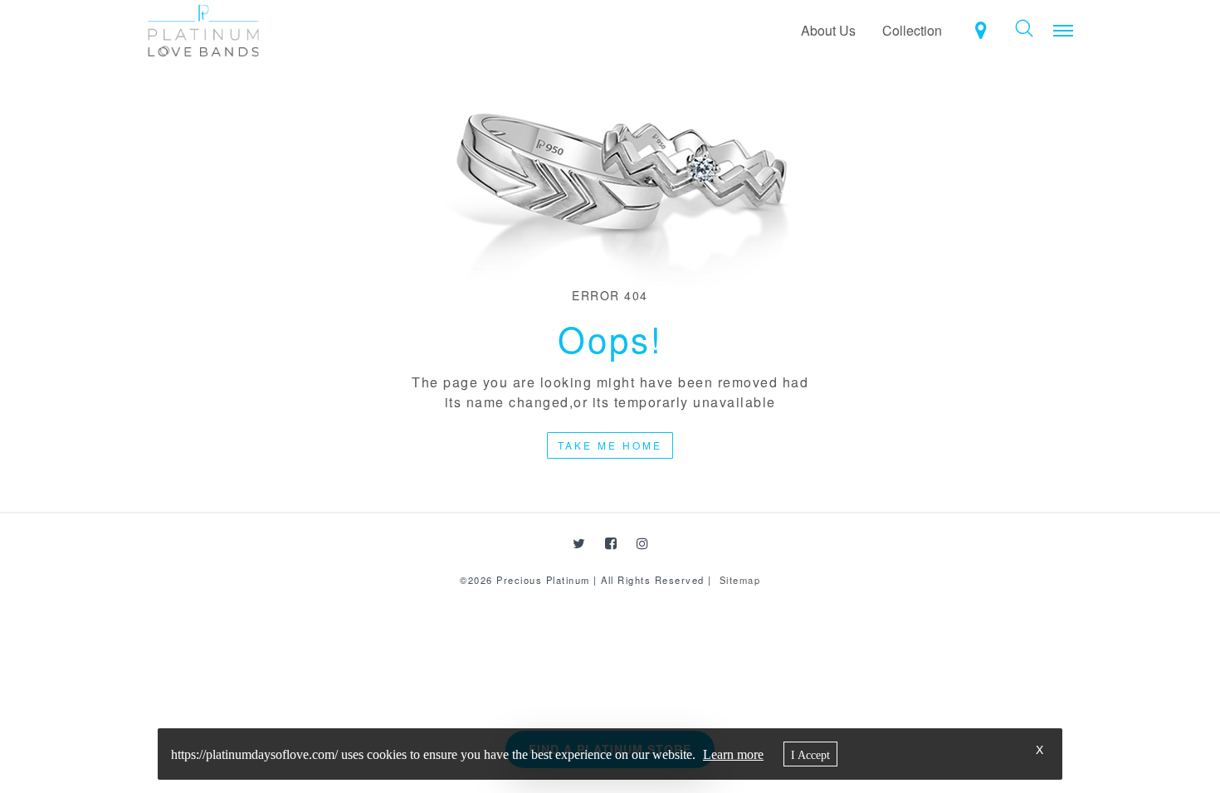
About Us (828, 30)
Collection (912, 30)
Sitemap (740, 579)
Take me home (610, 445)
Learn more (733, 754)
